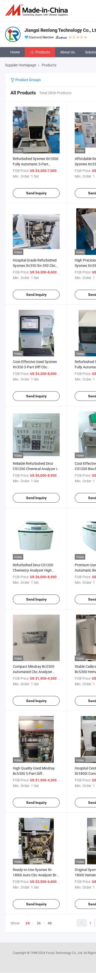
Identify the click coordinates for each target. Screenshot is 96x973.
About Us (67, 52)
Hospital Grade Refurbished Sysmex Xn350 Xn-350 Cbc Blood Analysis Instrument (35, 265)
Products (42, 52)
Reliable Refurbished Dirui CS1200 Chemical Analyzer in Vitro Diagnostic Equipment (36, 468)
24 (28, 923)
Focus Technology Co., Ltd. (65, 953)
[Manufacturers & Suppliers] (37, 10)
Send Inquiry (36, 193)
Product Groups (28, 79)
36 (39, 923)
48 (50, 923)
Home (15, 52)
